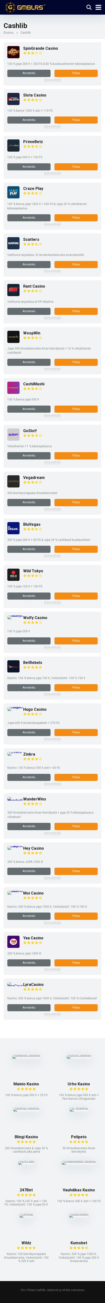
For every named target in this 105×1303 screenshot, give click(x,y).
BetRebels (32, 662)
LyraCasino (33, 984)
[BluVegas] (13, 533)
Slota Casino (34, 95)
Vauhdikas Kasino (79, 1190)
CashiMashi (33, 384)
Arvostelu (28, 73)
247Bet (26, 1190)
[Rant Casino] (13, 294)
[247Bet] (26, 1160)
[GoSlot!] (13, 439)
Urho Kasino (79, 1084)
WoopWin (31, 333)
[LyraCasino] (15, 986)
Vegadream (34, 477)
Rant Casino (34, 286)
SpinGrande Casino (40, 48)
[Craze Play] (13, 197)
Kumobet (79, 1243)
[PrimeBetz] (13, 150)
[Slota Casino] (13, 103)
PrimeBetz (33, 141)
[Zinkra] (14, 751)
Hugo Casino (35, 709)
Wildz (26, 1243)
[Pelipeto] (79, 1107)
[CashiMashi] (13, 392)
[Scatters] (13, 248)
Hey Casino (33, 848)
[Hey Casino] (15, 846)
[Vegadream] (13, 486)
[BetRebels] (13, 671)
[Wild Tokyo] (13, 579)
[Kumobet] (78, 1213)
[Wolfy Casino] (15, 615)
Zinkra (29, 754)
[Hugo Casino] (15, 707)
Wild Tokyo (33, 571)
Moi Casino (33, 893)
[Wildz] (26, 1213)
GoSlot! (30, 430)
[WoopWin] (13, 341)
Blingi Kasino (26, 1137)
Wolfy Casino (35, 617)
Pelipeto (79, 1137)
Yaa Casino (33, 938)
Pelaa (76, 73)
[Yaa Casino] (13, 946)
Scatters (31, 239)
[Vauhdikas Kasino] (79, 1160)
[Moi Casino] (15, 890)
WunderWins (34, 799)
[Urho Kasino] (79, 1054)
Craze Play (33, 188)
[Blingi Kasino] (26, 1107)
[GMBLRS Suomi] (24, 6)
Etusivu (9, 32)
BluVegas (32, 524)
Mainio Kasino (26, 1084)
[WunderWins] (15, 800)
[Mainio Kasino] (26, 1054)
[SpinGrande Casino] (13, 57)
